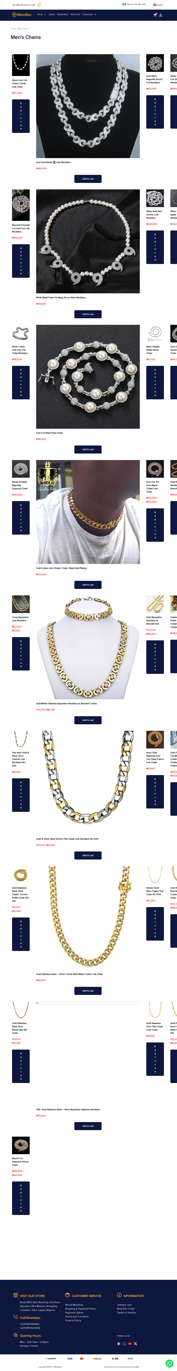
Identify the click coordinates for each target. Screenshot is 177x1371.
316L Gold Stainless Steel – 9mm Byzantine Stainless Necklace (68, 1109)
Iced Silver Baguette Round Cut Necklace (154, 79)
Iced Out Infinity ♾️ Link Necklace (53, 162)
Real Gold (75, 14)
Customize (88, 14)
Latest (52, 14)
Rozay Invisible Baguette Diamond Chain (20, 485)
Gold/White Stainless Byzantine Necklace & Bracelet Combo (66, 703)
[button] (169, 1363)
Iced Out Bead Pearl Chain (49, 432)
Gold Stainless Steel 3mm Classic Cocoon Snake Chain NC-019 (20, 894)
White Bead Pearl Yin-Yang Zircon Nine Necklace (61, 297)
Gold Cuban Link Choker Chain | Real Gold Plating (61, 568)
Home (13, 29)
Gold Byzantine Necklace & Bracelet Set (154, 620)
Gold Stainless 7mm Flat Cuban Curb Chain (154, 1026)
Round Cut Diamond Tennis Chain (20, 1161)
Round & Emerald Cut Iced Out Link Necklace (21, 228)
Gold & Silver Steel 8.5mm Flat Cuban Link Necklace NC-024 (67, 838)
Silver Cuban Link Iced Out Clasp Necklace (20, 350)
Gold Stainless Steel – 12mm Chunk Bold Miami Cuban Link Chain (69, 974)
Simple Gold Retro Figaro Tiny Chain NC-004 (155, 891)
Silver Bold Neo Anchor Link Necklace (154, 214)
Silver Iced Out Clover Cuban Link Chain (19, 83)
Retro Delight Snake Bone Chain (153, 350)
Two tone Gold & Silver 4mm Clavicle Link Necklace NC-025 (20, 759)
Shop (40, 14)
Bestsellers (62, 14)
